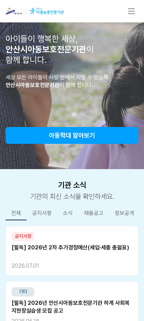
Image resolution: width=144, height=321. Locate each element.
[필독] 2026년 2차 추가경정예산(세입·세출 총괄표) (70, 247)
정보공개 (124, 213)
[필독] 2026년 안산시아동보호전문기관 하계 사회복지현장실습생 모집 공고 (71, 307)
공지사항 (42, 213)
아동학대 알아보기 (72, 135)
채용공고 (93, 213)
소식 (68, 213)
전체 (16, 213)
